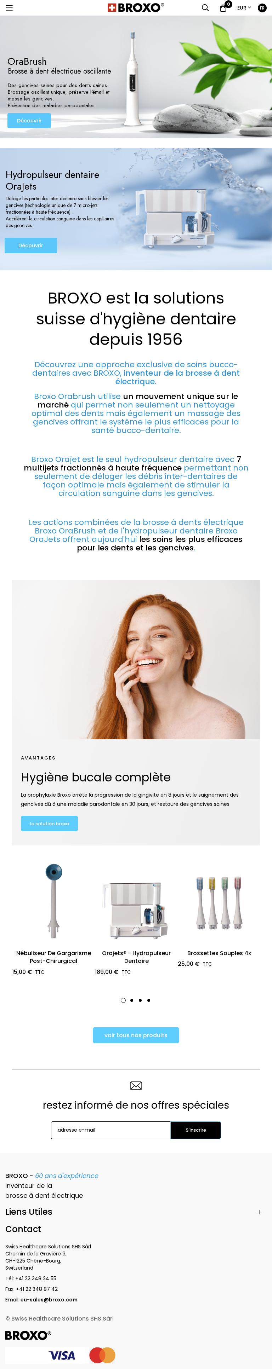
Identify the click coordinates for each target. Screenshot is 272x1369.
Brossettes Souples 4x (219, 953)
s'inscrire (196, 1130)
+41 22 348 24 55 (35, 1278)
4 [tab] (148, 1000)
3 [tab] (140, 1000)
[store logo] (136, 8)
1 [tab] (123, 1000)
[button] (244, 8)
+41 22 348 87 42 (37, 1289)
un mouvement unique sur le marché (138, 400)
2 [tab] (131, 1000)
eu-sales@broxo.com (50, 1299)
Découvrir (29, 120)
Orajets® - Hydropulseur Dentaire (136, 957)
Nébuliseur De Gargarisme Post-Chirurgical (53, 957)
